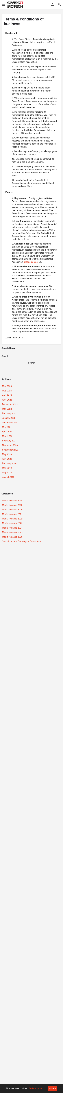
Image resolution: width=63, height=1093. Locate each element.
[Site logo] (15, 5)
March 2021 (8, 436)
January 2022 (8, 417)
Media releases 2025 (12, 532)
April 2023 (7, 399)
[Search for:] (14, 356)
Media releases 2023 (12, 523)
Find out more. (35, 1088)
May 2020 (7, 454)
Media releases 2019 (12, 504)
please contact (31, 261)
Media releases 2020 (12, 509)
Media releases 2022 (12, 518)
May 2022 (7, 408)
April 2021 (7, 431)
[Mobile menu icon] (4, 4)
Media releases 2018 (12, 500)
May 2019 (7, 467)
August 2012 (8, 476)
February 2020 (9, 463)
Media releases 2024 (12, 527)
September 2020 (10, 449)
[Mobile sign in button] (52, 4)
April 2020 (7, 458)
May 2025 (7, 390)
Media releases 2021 (12, 514)
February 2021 (9, 440)
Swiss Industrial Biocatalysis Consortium (21, 541)
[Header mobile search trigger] (59, 4)
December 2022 (10, 404)
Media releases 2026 (12, 536)
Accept (52, 1088)
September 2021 (10, 422)
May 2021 (7, 426)
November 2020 (10, 445)
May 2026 (7, 386)
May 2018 (7, 472)
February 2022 (9, 413)
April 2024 (7, 395)
